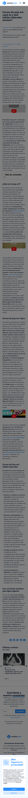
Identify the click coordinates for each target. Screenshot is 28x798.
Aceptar (14, 789)
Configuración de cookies (12, 778)
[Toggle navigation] (24, 3)
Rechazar (14, 793)
